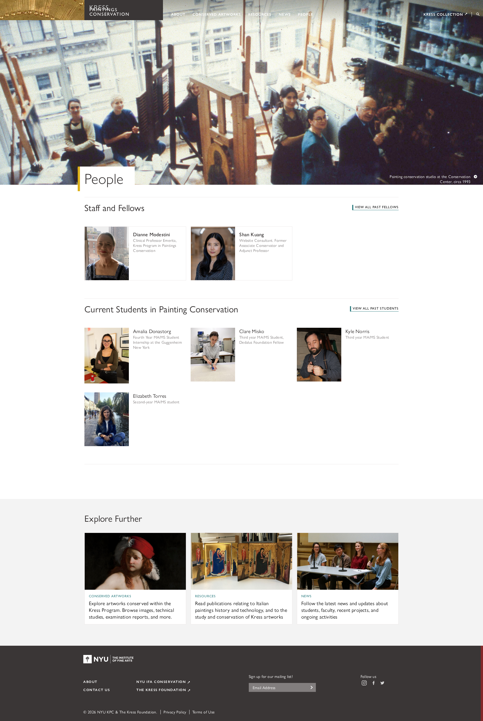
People (305, 13)
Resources (259, 13)
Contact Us (96, 689)
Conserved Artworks (217, 13)
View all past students (376, 308)
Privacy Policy (175, 712)
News (285, 13)
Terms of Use (203, 712)
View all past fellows (377, 206)
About (178, 13)
